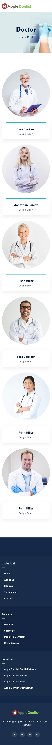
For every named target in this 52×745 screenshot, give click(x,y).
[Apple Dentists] (17, 5)
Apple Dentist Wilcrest (16, 675)
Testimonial (10, 592)
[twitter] (22, 734)
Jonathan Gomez (26, 205)
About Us (9, 580)
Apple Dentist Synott (16, 681)
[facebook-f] (14, 734)
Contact (8, 598)
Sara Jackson (26, 129)
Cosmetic (9, 630)
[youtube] (37, 734)
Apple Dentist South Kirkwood (20, 669)
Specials (8, 586)
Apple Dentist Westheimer (18, 688)
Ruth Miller (26, 281)
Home (7, 573)
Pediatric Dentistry (14, 637)
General (8, 624)
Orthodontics (11, 643)
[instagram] (29, 734)
